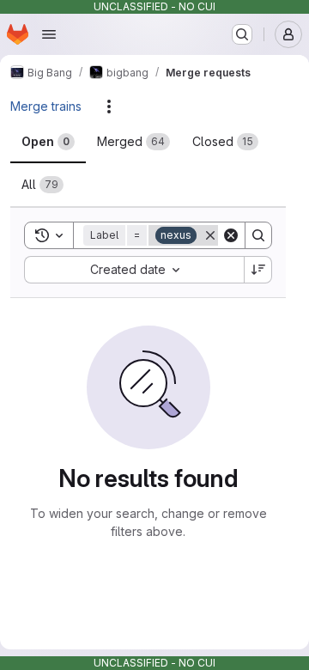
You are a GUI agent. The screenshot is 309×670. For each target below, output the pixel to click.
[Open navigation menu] (49, 34)
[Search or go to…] (242, 34)
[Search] (258, 235)
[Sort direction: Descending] (258, 269)
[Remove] (210, 235)
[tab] (48, 141)
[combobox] (134, 269)
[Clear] (231, 235)
